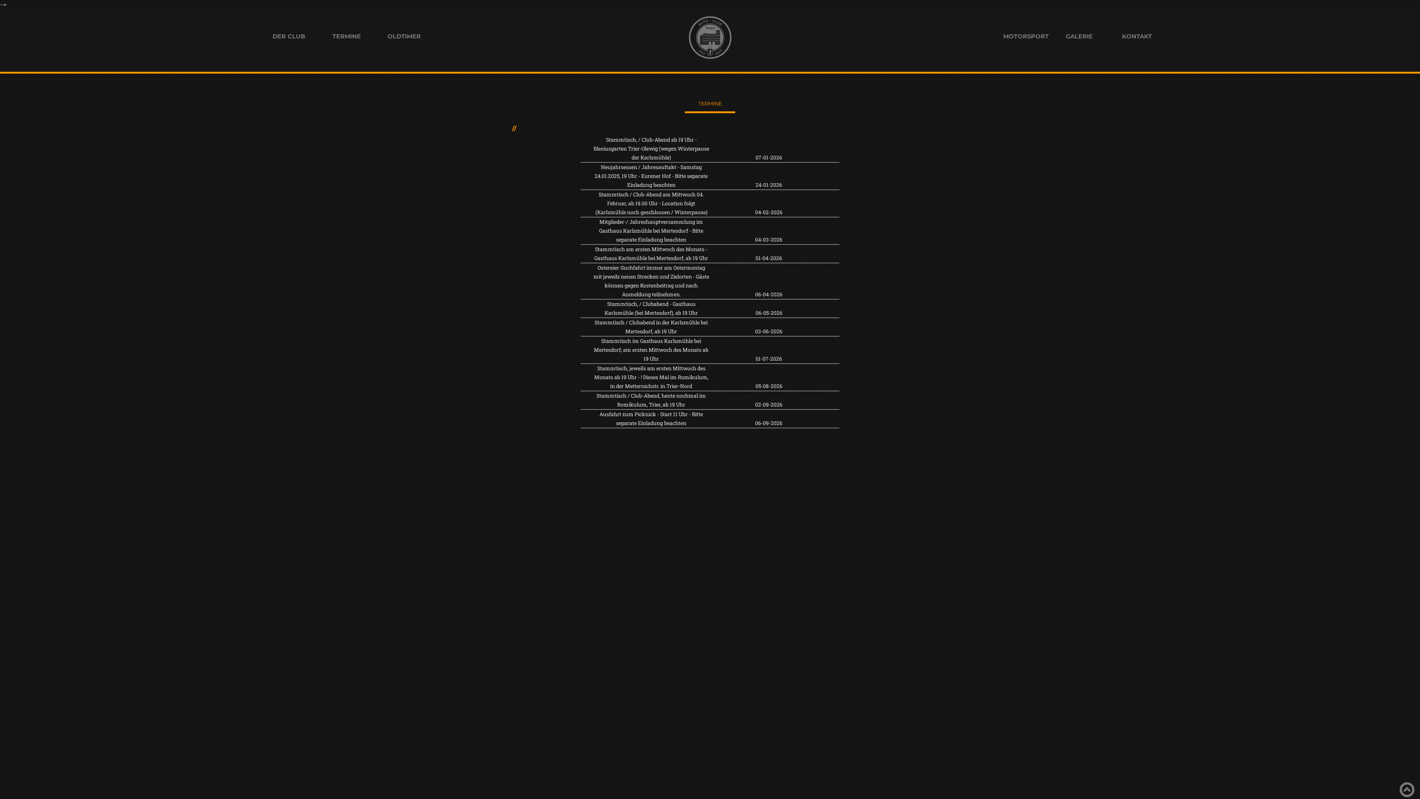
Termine (346, 36)
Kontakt (1137, 36)
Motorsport (1025, 36)
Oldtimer (404, 36)
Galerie (1079, 36)
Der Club (289, 36)
